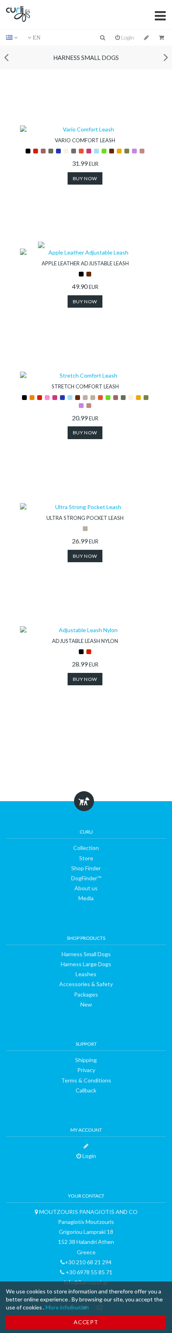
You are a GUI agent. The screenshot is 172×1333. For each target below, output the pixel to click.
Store (86, 858)
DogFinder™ (86, 878)
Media (86, 898)
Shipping (86, 1059)
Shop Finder (86, 868)
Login (127, 37)
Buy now (85, 178)
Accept (86, 1322)
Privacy (86, 1069)
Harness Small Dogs (86, 57)
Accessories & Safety (86, 984)
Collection (86, 847)
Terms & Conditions (86, 1080)
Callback (86, 1090)
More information (67, 1307)
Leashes (86, 974)
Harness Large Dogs (86, 964)
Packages (86, 994)
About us (86, 888)
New (86, 1004)
